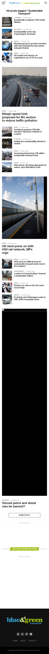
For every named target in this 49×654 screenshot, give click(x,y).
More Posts (24, 515)
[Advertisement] (24, 534)
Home (15, 641)
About (23, 641)
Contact (32, 641)
